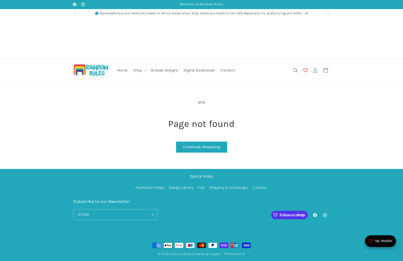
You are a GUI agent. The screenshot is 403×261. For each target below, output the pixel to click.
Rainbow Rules (180, 254)
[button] (139, 70)
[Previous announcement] (75, 13)
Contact (260, 187)
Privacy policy (235, 254)
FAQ (201, 187)
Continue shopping (201, 146)
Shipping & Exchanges (228, 187)
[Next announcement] (328, 13)
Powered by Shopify (206, 254)
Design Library (181, 187)
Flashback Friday (150, 187)
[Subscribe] (152, 214)
